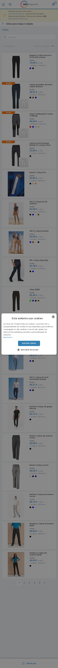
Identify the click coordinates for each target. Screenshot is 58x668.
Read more (8, 337)
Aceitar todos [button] (29, 343)
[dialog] (29, 334)
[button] (29, 349)
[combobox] (53, 316)
